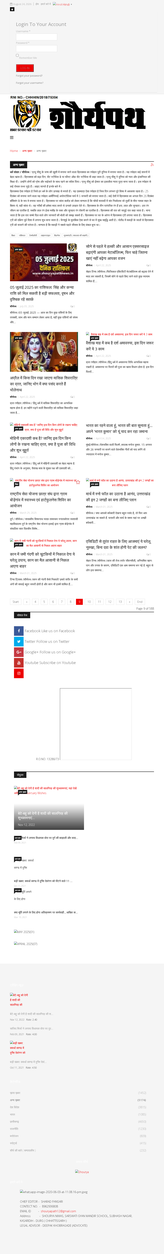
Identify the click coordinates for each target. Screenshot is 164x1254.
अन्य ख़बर (27, 151)
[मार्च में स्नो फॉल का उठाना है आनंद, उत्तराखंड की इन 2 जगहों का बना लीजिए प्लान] (120, 483)
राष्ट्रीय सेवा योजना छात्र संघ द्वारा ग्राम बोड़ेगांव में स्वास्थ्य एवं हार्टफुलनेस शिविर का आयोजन (40, 499)
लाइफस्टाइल (45, 235)
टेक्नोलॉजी (33, 235)
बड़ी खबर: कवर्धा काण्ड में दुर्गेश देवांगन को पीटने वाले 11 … (43, 881)
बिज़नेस (57, 235)
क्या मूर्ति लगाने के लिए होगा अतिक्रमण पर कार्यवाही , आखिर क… (46, 912)
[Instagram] (19, 673)
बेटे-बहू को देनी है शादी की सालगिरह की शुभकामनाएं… (43, 815)
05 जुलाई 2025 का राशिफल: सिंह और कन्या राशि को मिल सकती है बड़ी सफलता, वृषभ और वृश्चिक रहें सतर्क (42, 293)
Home (14, 151)
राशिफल (22, 235)
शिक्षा (13, 235)
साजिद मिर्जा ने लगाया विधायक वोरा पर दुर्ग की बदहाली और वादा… (46, 838)
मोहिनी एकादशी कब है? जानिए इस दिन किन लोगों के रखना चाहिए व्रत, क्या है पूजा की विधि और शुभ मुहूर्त (42, 444)
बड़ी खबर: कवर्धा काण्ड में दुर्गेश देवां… (28, 1062)
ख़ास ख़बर (18, 838)
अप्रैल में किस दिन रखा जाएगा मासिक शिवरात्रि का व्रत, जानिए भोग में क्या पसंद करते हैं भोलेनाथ (44, 384)
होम (37, 4)
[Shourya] (82, 1171)
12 (109, 602)
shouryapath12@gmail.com (58, 1211)
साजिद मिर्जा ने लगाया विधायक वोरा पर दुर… (31, 1028)
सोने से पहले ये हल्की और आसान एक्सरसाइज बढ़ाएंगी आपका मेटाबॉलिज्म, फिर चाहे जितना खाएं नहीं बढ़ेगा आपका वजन (117, 252)
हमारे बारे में (46, 4)
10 (89, 602)
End (139, 602)
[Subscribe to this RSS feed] (152, 164)
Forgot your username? (29, 83)
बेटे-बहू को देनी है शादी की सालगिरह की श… (31, 1014)
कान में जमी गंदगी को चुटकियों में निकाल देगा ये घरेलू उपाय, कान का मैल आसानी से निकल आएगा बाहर (42, 560)
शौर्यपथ (13, 306)
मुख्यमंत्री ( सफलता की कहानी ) (76, 235)
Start (16, 602)
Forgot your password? (29, 75)
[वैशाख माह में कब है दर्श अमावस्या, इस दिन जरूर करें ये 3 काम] (120, 334)
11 (99, 602)
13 (120, 602)
